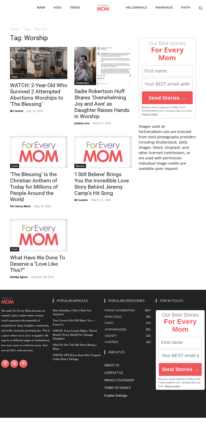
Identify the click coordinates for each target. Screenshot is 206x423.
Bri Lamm (16, 111)
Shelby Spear (19, 277)
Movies (80, 166)
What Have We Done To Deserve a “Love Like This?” (37, 264)
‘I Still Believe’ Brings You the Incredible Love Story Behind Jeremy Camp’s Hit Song (101, 183)
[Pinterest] (23, 364)
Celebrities (82, 83)
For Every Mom (20, 206)
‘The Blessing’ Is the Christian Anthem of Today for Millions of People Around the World (34, 186)
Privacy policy (150, 114)
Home (14, 29)
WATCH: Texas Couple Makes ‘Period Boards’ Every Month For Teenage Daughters (75, 334)
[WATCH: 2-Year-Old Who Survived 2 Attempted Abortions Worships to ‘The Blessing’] (38, 63)
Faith (15, 77)
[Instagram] (14, 364)
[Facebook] (5, 364)
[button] (200, 7)
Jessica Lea (81, 123)
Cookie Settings (115, 395)
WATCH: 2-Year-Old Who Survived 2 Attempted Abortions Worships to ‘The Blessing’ (38, 94)
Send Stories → (167, 97)
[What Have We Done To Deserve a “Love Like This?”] (38, 235)
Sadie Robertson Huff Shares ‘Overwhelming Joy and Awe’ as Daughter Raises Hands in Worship (101, 103)
